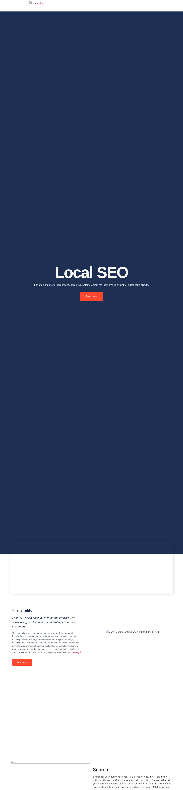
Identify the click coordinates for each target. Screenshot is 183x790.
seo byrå (77, 652)
